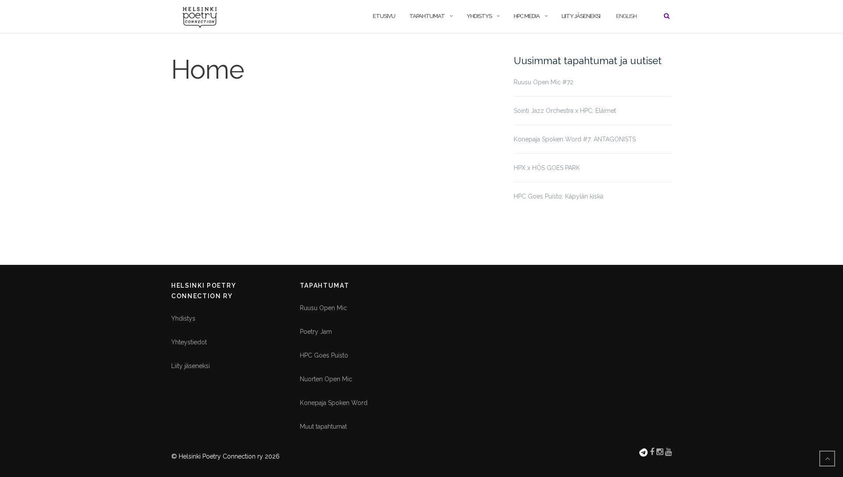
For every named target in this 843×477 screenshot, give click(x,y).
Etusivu (384, 16)
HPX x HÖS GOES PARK (547, 167)
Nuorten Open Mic (326, 379)
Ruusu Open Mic (323, 307)
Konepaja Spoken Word (333, 402)
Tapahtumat (427, 16)
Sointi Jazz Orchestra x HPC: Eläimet (565, 110)
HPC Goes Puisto (324, 355)
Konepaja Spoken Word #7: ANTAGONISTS (575, 139)
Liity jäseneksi (581, 16)
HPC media (527, 16)
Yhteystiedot (189, 342)
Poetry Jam (316, 331)
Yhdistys (479, 16)
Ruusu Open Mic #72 (543, 82)
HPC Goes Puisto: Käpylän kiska (558, 196)
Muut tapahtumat (323, 426)
